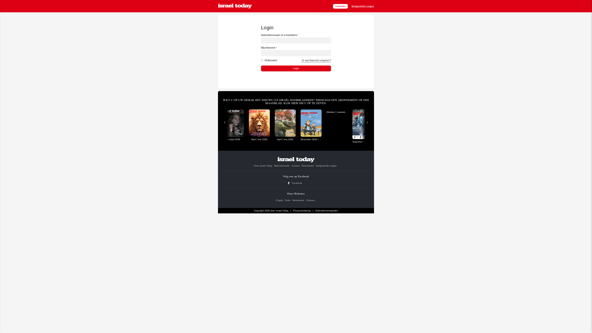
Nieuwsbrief (308, 165)
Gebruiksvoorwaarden (326, 210)
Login (296, 68)
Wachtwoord (269, 47)
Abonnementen (282, 165)
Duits (287, 200)
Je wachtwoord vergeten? (316, 60)
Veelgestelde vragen (326, 165)
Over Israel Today (263, 165)
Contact (296, 165)
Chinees (310, 200)
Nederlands (298, 200)
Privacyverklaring (302, 210)
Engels (279, 200)
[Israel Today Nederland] (235, 6)
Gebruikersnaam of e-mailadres (280, 35)
